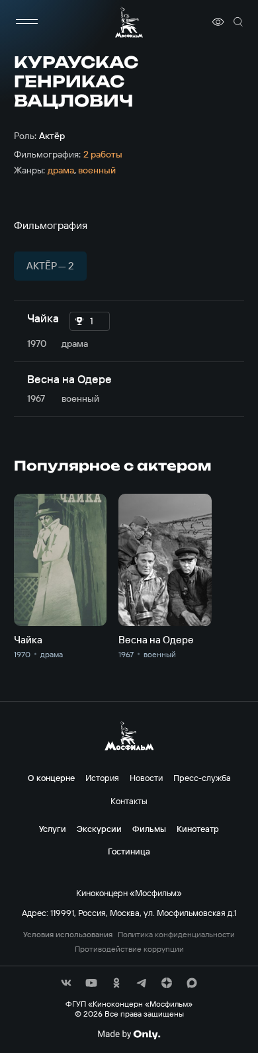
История (102, 777)
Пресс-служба (202, 777)
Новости (146, 777)
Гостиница (129, 851)
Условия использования (67, 934)
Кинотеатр (198, 828)
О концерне (51, 777)
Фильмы (149, 828)
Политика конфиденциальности (176, 934)
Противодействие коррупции (129, 949)
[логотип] (129, 22)
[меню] (27, 22)
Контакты (129, 801)
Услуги (52, 828)
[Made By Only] (128, 1034)
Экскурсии (99, 828)
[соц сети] (66, 983)
